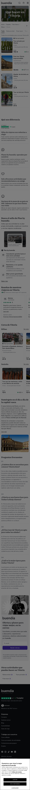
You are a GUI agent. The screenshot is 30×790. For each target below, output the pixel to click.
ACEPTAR (15, 779)
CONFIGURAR (15, 788)
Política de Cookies (17, 772)
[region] (15, 774)
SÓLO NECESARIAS (15, 784)
